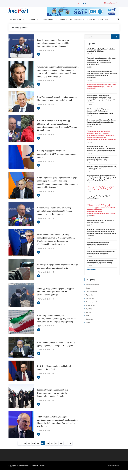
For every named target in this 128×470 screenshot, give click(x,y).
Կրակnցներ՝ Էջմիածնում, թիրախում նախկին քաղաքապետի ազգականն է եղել (57, 266)
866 (56, 443)
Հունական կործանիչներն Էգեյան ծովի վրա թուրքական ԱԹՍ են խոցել (101, 50)
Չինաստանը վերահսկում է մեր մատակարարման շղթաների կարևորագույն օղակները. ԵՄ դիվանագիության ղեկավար (101, 148)
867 (61, 443)
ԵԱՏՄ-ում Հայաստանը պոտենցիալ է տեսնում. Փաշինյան (54, 368)
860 (29, 443)
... (19, 443)
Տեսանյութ (97, 216)
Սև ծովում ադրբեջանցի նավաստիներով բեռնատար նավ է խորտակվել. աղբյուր (100, 261)
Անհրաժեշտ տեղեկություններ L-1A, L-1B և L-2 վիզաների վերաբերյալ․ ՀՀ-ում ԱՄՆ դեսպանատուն (101, 86)
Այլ (106, 19)
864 (47, 443)
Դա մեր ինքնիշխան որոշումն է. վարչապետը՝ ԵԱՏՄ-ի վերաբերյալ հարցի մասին (56, 154)
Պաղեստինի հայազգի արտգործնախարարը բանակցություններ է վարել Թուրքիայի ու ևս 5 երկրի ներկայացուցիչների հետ (101, 178)
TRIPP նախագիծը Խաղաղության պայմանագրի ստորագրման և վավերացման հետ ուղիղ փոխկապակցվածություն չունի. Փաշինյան (57, 421)
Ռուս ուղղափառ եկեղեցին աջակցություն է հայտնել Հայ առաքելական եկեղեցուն (101, 188)
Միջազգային (90, 305)
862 (38, 443)
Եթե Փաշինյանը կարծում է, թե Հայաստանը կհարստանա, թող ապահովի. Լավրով (56, 98)
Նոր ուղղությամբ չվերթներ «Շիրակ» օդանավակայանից (99, 197)
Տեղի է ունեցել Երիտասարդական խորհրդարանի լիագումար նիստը (98, 243)
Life (87, 315)
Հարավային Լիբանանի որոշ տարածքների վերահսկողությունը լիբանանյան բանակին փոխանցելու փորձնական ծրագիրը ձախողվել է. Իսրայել (101, 232)
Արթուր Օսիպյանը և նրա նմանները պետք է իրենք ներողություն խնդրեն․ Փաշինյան (57, 344)
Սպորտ (88, 312)
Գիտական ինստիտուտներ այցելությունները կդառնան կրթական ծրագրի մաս (101, 252)
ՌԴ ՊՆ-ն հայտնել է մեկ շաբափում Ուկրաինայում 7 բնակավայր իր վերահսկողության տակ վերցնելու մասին (100, 111)
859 (24, 443)
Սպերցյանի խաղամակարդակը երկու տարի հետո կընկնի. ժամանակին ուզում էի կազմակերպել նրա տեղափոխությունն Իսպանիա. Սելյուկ (101, 61)
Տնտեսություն (34, 19)
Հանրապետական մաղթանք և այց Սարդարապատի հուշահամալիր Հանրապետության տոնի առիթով (52, 393)
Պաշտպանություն (50, 19)
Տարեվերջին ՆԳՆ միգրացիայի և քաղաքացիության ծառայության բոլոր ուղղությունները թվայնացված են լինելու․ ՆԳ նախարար (101, 98)
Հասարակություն (77, 19)
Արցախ (100, 19)
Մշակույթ (64, 19)
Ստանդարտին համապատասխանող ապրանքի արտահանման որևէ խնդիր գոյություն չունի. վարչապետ (54, 211)
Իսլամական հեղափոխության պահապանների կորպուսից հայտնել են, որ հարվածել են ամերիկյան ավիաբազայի (56, 318)
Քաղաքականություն (18, 19)
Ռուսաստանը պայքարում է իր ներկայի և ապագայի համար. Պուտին (100, 221)
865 (52, 443)
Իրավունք (90, 19)
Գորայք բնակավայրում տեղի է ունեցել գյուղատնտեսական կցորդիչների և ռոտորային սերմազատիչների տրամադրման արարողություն (102, 74)
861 (33, 443)
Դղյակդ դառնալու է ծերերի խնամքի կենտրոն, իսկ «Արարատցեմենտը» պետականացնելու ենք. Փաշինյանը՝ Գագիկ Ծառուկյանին (57, 125)
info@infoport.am (114, 465)
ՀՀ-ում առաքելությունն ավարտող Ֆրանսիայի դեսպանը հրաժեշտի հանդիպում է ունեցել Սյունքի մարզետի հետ (101, 122)
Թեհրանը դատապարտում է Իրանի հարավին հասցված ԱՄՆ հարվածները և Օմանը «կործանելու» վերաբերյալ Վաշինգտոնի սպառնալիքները (56, 239)
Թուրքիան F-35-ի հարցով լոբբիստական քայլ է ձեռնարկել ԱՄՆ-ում (101, 167)
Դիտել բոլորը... (92, 269)
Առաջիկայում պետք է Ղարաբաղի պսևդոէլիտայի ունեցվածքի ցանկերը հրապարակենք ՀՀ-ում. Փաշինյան (53, 43)
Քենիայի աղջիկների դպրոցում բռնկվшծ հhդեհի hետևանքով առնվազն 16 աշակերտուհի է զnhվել (55, 291)
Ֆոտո (88, 322)
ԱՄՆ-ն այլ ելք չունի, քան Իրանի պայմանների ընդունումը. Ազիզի (98, 159)
